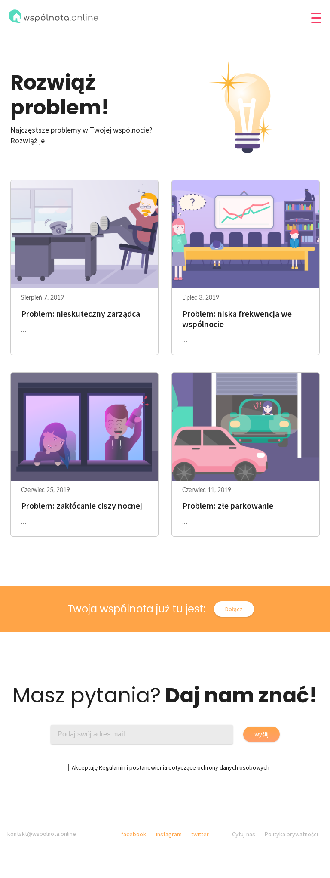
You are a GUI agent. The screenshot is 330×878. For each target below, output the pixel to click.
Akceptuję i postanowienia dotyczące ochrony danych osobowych (170, 767)
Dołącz (234, 609)
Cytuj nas (243, 834)
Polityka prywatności (291, 834)
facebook (133, 834)
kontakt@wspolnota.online (41, 834)
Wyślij (261, 734)
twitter (200, 834)
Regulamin (112, 767)
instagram (169, 834)
